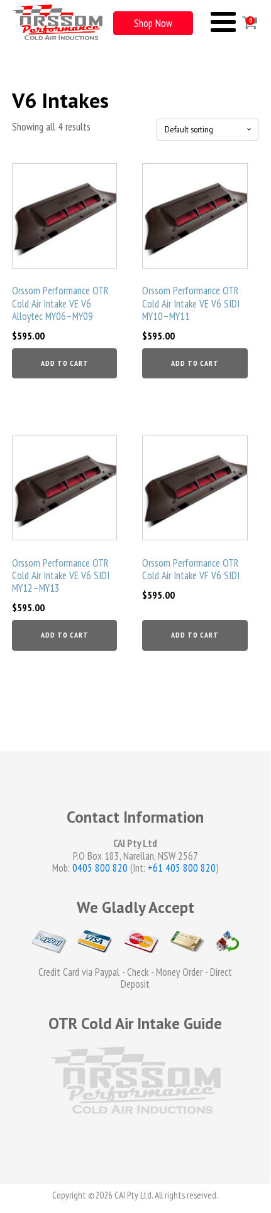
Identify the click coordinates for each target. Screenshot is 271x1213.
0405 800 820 (100, 868)
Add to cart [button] (65, 363)
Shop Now (153, 23)
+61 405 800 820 (182, 868)
